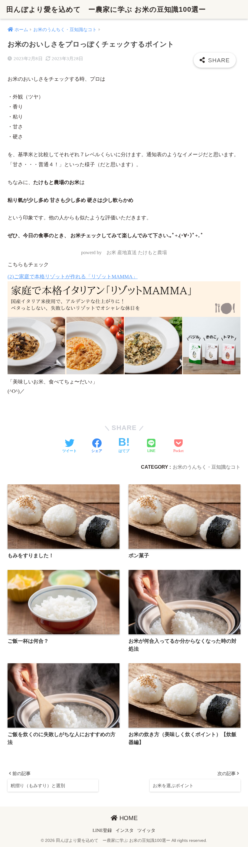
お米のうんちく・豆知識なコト (206, 467)
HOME (128, 818)
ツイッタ (146, 830)
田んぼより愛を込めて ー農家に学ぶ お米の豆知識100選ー (106, 9)
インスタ (125, 830)
